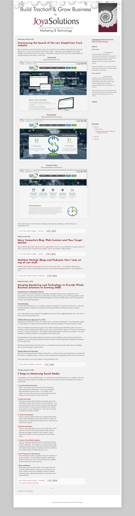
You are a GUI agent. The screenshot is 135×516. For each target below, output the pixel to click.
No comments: (41, 275)
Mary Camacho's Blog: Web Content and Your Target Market (35, 247)
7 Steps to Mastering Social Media (38, 374)
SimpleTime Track (54, 49)
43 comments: (38, 364)
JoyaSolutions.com (23, 226)
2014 (95, 127)
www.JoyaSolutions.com (50, 359)
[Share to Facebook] (53, 231)
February (98, 129)
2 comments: (41, 231)
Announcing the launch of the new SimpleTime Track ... (105, 132)
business (24, 483)
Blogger (80, 502)
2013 (95, 136)
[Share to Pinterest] (55, 231)
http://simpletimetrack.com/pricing (51, 117)
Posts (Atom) (29, 491)
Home (51, 488)
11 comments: (41, 480)
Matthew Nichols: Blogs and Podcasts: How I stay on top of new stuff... (39, 266)
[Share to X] (51, 231)
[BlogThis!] (49, 231)
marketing (29, 483)
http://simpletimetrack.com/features (51, 167)
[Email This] (47, 231)
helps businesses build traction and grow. (103, 41)
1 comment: (41, 254)
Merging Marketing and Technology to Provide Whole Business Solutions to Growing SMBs (51, 286)
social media (35, 483)
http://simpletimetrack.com (52, 59)
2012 (95, 139)
